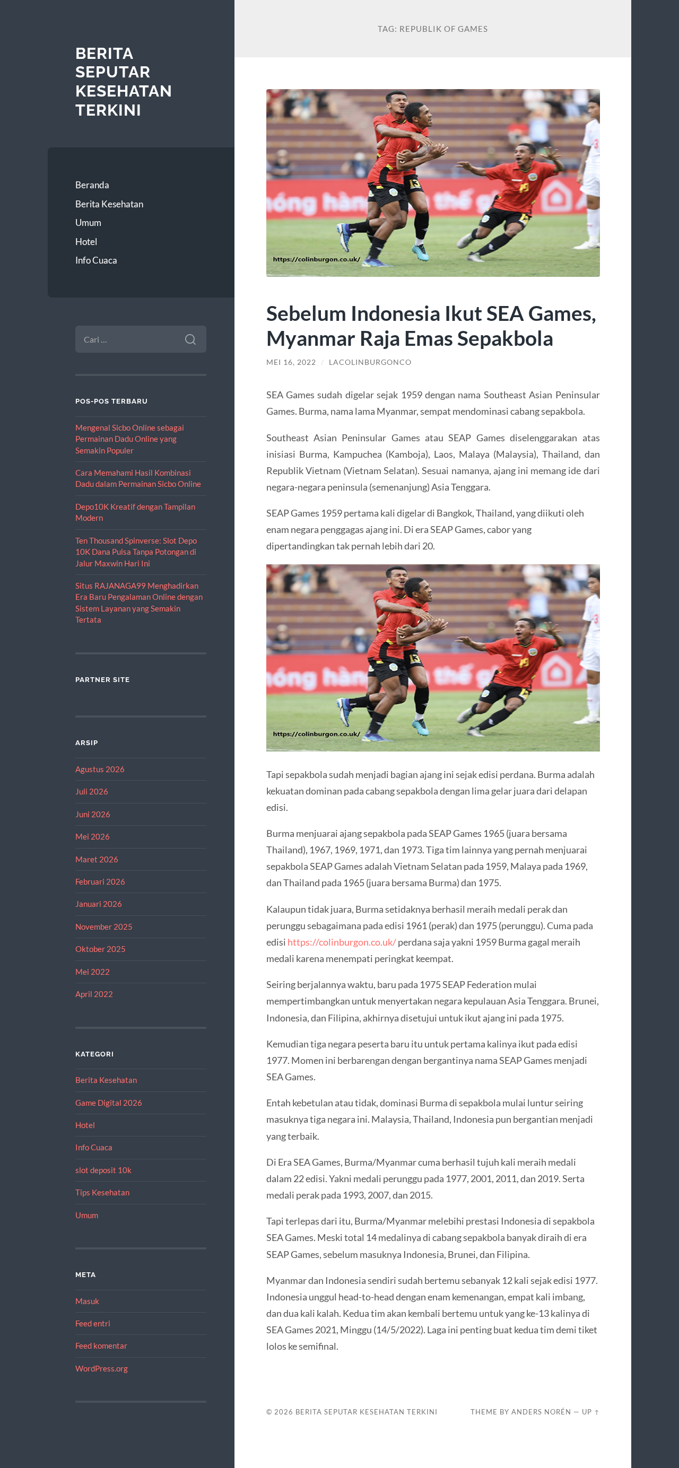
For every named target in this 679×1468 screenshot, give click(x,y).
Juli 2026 (91, 791)
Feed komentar (101, 1345)
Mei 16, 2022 (291, 362)
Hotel (86, 241)
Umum (88, 222)
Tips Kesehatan (102, 1192)
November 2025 (104, 926)
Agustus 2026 (100, 769)
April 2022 (94, 994)
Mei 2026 (92, 836)
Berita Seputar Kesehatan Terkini (123, 81)
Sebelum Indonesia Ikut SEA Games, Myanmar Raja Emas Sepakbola (431, 325)
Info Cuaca (96, 260)
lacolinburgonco (370, 362)
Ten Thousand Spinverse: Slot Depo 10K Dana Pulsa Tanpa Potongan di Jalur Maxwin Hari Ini (136, 552)
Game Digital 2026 (108, 1102)
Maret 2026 (96, 859)
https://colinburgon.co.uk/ (342, 942)
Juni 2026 (92, 814)
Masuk (87, 1301)
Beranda (92, 184)
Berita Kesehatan (109, 203)
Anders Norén (541, 1412)
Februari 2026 (100, 881)
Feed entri (92, 1323)
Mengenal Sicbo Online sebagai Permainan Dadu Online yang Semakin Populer (129, 439)
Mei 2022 (92, 971)
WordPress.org (101, 1368)
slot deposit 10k (103, 1170)
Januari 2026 (98, 903)
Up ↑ (591, 1412)
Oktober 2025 (100, 949)
